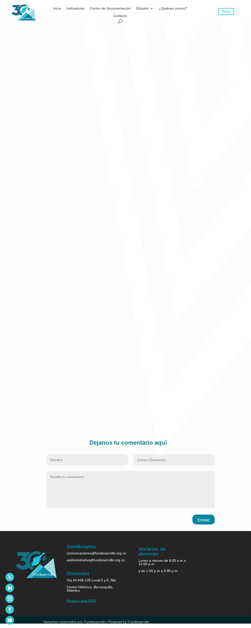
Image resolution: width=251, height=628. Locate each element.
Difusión (142, 8)
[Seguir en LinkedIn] (9, 588)
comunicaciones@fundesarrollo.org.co (96, 553)
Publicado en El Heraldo (40, 414)
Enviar (203, 520)
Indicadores (75, 8)
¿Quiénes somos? (173, 8)
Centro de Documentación (110, 8)
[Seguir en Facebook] (9, 609)
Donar (226, 11)
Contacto (120, 16)
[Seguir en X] (9, 577)
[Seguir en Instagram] (9, 598)
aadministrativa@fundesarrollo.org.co (96, 560)
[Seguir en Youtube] (9, 620)
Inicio (57, 8)
